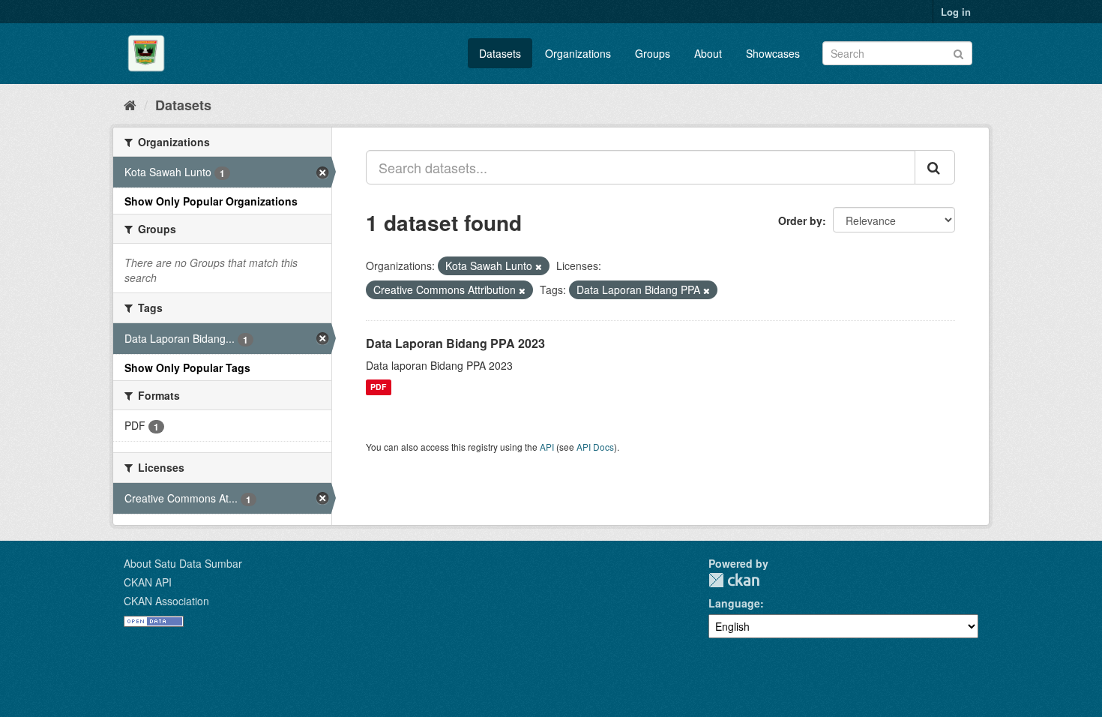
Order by (800, 220)
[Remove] (538, 266)
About (708, 53)
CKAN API (148, 582)
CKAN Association (166, 600)
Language (734, 603)
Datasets (500, 53)
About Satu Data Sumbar (183, 563)
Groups (652, 53)
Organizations (578, 53)
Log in (956, 11)
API (547, 446)
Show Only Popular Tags (187, 367)
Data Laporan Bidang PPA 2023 (455, 343)
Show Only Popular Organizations (211, 201)
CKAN (733, 580)
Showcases (773, 53)
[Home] (130, 104)
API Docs (595, 446)
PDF (378, 387)
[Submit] (958, 52)
